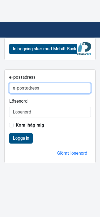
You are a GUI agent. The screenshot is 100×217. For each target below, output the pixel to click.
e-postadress (22, 77)
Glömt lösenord (72, 153)
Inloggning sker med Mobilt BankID (47, 48)
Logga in (21, 138)
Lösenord (18, 101)
